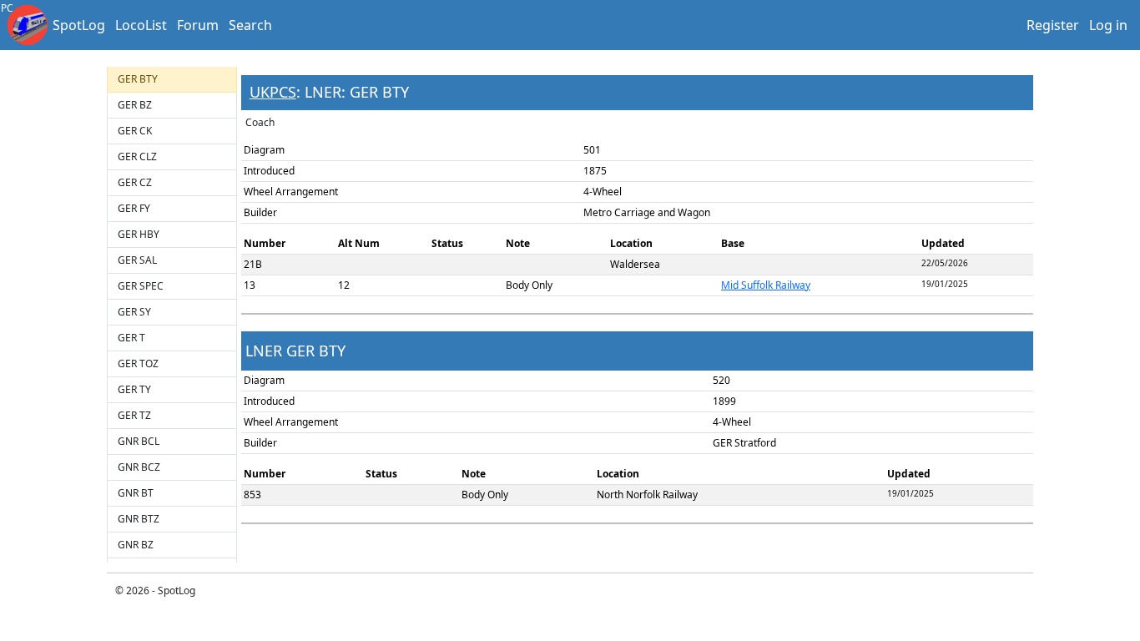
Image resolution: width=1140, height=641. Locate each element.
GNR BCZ (139, 467)
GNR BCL (138, 441)
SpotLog (79, 25)
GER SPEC (141, 286)
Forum (198, 25)
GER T (131, 338)
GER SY (134, 312)
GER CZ (135, 182)
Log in (1108, 25)
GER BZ (135, 105)
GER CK (135, 131)
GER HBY (138, 234)
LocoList (141, 25)
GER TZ (134, 415)
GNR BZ (136, 545)
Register (1053, 25)
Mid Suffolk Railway (765, 285)
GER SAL (137, 260)
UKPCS (273, 92)
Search (250, 25)
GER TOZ (138, 363)
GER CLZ (137, 156)
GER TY (134, 389)
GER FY (134, 208)
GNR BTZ (138, 519)
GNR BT (136, 493)
